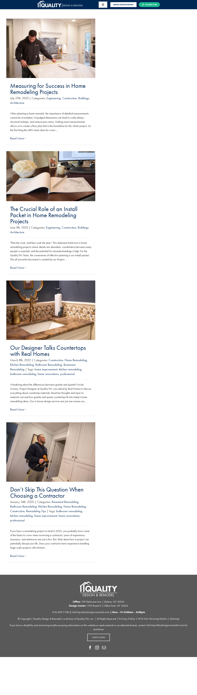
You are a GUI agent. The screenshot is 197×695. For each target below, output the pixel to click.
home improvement (46, 369)
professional (67, 374)
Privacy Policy (127, 618)
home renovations (48, 374)
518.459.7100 (60, 612)
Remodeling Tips (36, 511)
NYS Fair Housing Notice (152, 618)
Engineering (53, 98)
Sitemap (174, 618)
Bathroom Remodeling (48, 365)
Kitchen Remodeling (22, 365)
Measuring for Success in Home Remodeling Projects (48, 89)
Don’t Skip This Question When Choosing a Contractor (47, 493)
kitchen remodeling (70, 369)
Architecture (17, 103)
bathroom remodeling (23, 374)
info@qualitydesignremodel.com (91, 612)
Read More (17, 138)
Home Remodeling (76, 360)
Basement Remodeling (65, 502)
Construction (69, 98)
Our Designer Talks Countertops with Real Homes (48, 351)
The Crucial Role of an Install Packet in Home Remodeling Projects (43, 215)
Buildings (83, 98)
